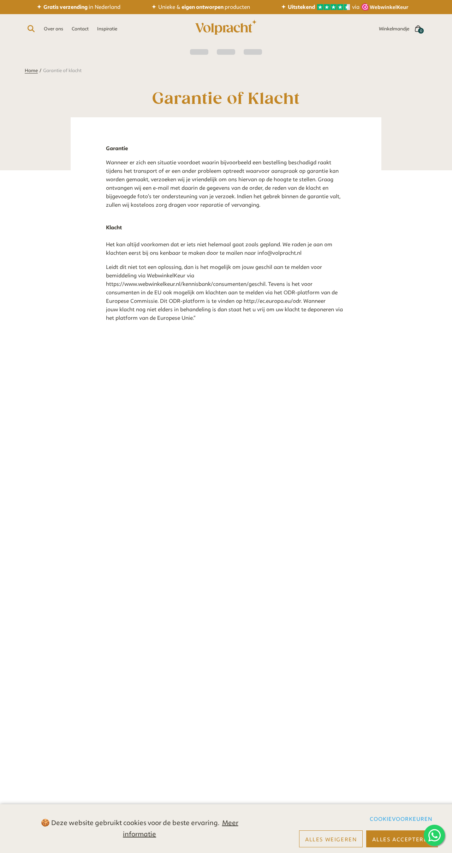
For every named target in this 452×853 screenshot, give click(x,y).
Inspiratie (107, 28)
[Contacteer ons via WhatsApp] (434, 835)
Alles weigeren (331, 839)
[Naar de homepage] (226, 28)
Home (31, 70)
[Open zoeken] (31, 28)
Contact (80, 28)
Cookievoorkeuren (401, 819)
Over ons (53, 28)
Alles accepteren (402, 839)
